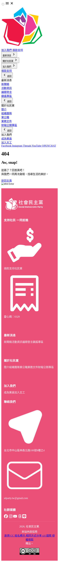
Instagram (17, 145)
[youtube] (15, 517)
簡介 (4, 109)
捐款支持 (17, 50)
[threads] (20, 517)
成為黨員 (6, 138)
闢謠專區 (6, 96)
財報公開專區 (9, 125)
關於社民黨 (8, 61)
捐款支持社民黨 (13, 268)
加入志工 (6, 142)
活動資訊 (6, 88)
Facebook (6, 145)
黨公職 (5, 117)
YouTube (37, 145)
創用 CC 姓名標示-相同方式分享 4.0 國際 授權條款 (29, 537)
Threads (27, 145)
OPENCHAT (49, 145)
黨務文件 (6, 121)
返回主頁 (6, 180)
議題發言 (6, 92)
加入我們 (6, 50)
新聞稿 (5, 84)
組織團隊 (6, 113)
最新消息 (7, 55)
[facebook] (6, 517)
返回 (9, 76)
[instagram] (10, 517)
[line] (24, 517)
